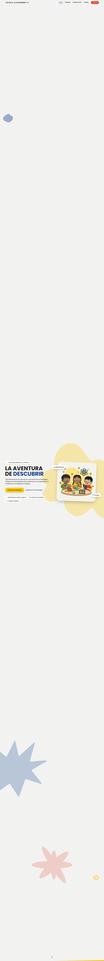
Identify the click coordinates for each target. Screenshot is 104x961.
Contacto (95, 2)
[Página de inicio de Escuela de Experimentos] (17, 2)
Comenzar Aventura (15, 490)
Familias (67, 2)
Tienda (86, 2)
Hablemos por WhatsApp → (35, 490)
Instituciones (77, 2)
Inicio (61, 2)
